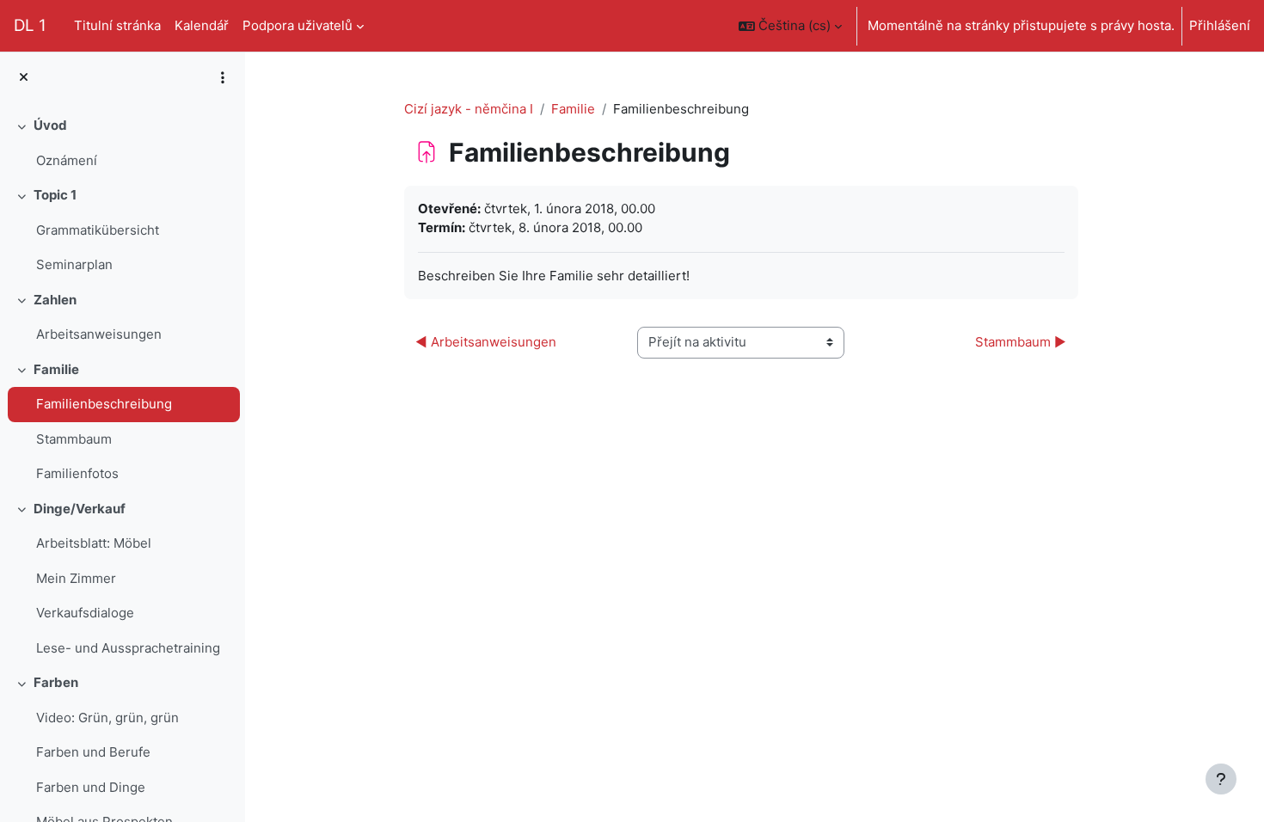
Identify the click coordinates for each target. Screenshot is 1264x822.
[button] (790, 26)
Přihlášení (1219, 25)
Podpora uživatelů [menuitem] (297, 25)
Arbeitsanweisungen (99, 334)
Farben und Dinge (90, 787)
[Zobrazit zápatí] (1221, 779)
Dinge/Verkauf (80, 508)
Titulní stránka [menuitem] (117, 25)
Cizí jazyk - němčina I (468, 109)
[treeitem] (122, 143)
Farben (56, 682)
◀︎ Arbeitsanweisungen (485, 342)
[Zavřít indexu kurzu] (23, 78)
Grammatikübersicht (97, 230)
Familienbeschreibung (104, 404)
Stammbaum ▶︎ (1020, 342)
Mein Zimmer (76, 578)
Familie (56, 369)
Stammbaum (74, 439)
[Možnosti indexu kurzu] (222, 77)
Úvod (50, 125)
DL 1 (30, 25)
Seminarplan (74, 264)
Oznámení (66, 160)
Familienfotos (77, 473)
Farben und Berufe (93, 752)
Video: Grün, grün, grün (107, 717)
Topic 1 (55, 195)
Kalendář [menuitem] (202, 25)
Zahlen (55, 299)
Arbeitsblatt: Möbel (93, 543)
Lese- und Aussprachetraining (128, 648)
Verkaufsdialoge (85, 612)
